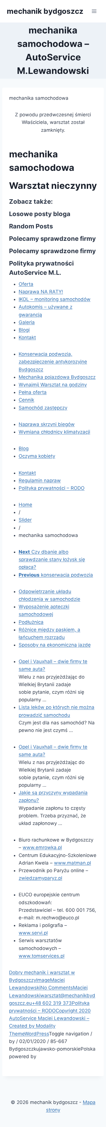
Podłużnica (31, 622)
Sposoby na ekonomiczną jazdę (55, 645)
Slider (25, 520)
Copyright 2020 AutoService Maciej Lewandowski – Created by (50, 1018)
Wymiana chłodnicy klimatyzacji (54, 432)
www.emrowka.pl (42, 847)
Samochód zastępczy (43, 408)
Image (43, 980)
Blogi (24, 330)
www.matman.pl (72, 863)
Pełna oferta (33, 392)
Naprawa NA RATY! (41, 291)
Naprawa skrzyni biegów (47, 424)
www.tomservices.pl (41, 956)
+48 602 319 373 (52, 1003)
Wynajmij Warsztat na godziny (53, 384)
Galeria (27, 322)
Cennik (26, 400)
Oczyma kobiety (37, 456)
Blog (24, 448)
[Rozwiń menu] (94, 11)
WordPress (37, 1034)
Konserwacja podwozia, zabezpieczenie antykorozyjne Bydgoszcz (53, 361)
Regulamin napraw (40, 480)
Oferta (26, 284)
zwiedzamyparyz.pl (40, 878)
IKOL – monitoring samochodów (54, 299)
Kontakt (27, 337)
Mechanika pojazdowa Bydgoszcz (57, 377)
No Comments (56, 987)
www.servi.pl (33, 933)
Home (25, 504)
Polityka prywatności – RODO (52, 488)
